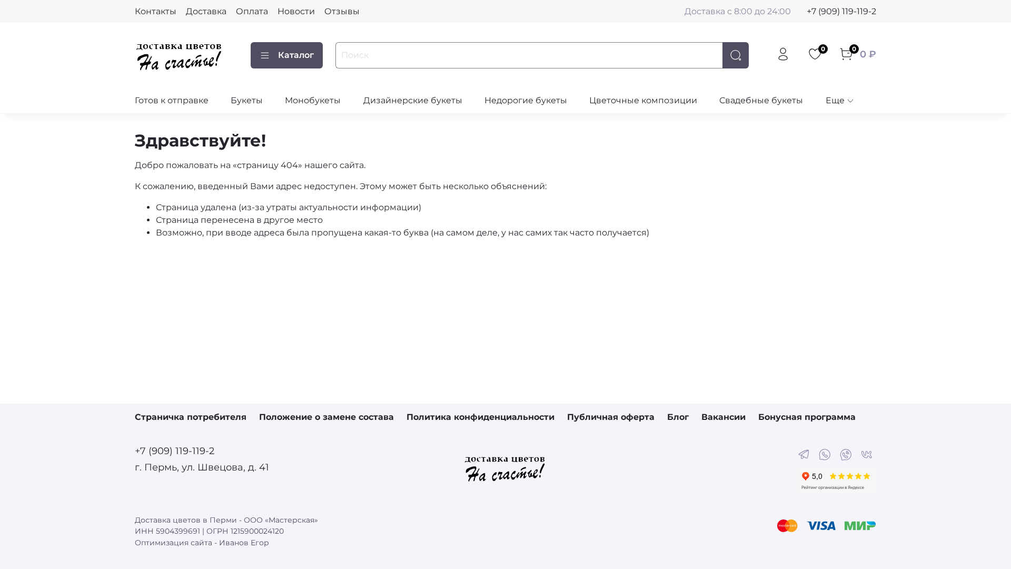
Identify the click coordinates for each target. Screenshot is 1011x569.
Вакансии (723, 417)
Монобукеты (313, 100)
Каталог (296, 55)
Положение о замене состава (326, 417)
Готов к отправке (172, 100)
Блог (678, 417)
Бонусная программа (807, 417)
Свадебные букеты (761, 100)
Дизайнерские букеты (412, 100)
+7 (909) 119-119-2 (841, 11)
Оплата (252, 11)
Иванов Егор (244, 542)
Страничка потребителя (190, 417)
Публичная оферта (611, 417)
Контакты (155, 11)
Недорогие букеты (525, 100)
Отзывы (342, 11)
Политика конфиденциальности (480, 417)
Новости (296, 11)
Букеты (247, 100)
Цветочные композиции (643, 100)
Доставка (206, 11)
